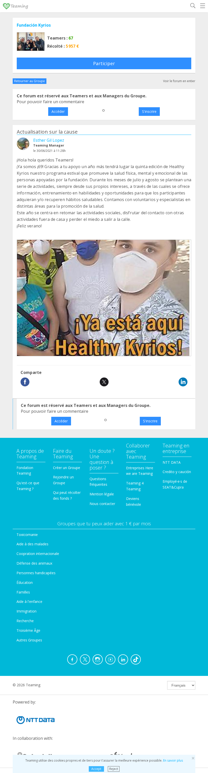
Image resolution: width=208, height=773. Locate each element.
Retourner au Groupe (29, 81)
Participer (104, 63)
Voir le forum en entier (179, 81)
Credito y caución (177, 471)
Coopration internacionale (37, 553)
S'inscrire (149, 111)
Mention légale (102, 494)
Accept (96, 769)
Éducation (24, 582)
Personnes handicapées (36, 572)
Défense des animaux (34, 563)
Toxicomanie (27, 534)
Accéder (58, 111)
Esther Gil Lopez (48, 140)
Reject (113, 769)
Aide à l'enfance (29, 601)
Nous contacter (102, 503)
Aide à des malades (32, 544)
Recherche (25, 620)
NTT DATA (172, 462)
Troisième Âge (28, 630)
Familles (23, 592)
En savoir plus (173, 760)
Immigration (26, 611)
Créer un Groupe (66, 467)
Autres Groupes (29, 640)
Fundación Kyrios (34, 25)
